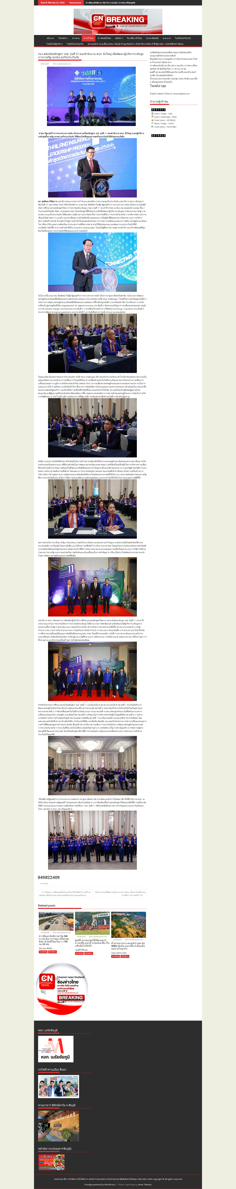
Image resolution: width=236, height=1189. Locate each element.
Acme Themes (145, 1184)
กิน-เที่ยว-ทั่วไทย (134, 38)
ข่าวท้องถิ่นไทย (104, 38)
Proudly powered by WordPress (100, 1184)
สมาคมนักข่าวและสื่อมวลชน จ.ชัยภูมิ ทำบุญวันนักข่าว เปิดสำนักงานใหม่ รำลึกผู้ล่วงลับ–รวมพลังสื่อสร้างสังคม (135, 44)
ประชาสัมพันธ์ (152, 38)
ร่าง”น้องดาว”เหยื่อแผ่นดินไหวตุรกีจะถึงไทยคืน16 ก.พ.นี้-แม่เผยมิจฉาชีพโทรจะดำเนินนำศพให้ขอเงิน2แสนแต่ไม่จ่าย (65, 894)
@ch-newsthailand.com (62, 64)
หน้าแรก (50, 38)
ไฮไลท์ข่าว (63, 38)
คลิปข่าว (119, 38)
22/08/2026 (44, 932)
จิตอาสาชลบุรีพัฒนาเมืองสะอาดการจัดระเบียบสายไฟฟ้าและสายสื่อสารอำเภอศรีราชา (120, 893)
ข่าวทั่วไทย (88, 38)
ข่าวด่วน (75, 38)
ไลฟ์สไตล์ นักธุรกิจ (75, 44)
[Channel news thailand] (118, 33)
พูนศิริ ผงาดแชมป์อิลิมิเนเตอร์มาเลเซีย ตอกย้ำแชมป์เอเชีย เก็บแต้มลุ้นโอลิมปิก (118, 2)
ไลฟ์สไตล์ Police (183, 38)
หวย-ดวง (167, 38)
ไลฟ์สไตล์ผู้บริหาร (55, 44)
